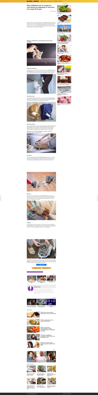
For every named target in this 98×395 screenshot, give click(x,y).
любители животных (33, 25)
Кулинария (55, 1)
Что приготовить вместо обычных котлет (63, 23)
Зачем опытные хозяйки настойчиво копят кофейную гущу (41, 386)
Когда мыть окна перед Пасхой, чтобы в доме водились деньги (51, 374)
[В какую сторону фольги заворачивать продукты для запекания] (64, 89)
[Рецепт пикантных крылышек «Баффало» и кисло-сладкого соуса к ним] (64, 58)
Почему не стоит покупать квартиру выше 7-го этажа (64, 33)
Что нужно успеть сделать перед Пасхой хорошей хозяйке (41, 374)
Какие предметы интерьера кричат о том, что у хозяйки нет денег (64, 84)
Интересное (49, 1)
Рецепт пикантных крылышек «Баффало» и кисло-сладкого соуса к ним (64, 63)
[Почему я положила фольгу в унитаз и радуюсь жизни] (31, 368)
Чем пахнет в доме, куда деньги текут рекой (63, 13)
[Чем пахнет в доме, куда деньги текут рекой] (64, 8)
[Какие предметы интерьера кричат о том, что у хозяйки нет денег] (64, 79)
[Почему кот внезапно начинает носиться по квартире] (51, 381)
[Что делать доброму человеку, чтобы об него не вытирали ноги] (33, 337)
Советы (60, 1)
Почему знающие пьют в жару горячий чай (47, 320)
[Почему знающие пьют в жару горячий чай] (33, 322)
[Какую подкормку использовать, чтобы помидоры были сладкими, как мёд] (33, 329)
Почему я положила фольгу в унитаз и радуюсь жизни (31, 374)
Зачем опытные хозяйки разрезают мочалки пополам (48, 313)
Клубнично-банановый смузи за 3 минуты (63, 104)
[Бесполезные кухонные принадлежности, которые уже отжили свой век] (64, 68)
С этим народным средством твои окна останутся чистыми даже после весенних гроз (31, 387)
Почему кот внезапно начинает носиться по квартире (51, 386)
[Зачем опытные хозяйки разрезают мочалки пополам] (33, 314)
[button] (70, 1)
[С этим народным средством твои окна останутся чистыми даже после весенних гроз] (31, 381)
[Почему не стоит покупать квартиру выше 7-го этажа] (64, 28)
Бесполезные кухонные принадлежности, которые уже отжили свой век (63, 74)
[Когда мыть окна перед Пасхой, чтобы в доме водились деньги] (51, 368)
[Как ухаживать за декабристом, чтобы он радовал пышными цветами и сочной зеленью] (64, 38)
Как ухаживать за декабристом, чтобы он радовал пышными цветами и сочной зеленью (63, 43)
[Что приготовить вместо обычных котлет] (64, 18)
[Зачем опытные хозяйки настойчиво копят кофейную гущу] (41, 381)
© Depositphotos (28, 66)
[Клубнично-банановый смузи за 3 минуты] (64, 99)
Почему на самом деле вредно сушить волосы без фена (47, 343)
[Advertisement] (41, 33)
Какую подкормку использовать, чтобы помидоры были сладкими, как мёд (47, 329)
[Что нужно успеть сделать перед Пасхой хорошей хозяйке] (41, 368)
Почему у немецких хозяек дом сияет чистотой (63, 53)
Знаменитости (43, 1)
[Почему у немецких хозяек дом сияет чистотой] (64, 48)
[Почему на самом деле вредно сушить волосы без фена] (33, 344)
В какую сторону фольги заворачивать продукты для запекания (62, 94)
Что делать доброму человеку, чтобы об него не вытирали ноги (47, 336)
